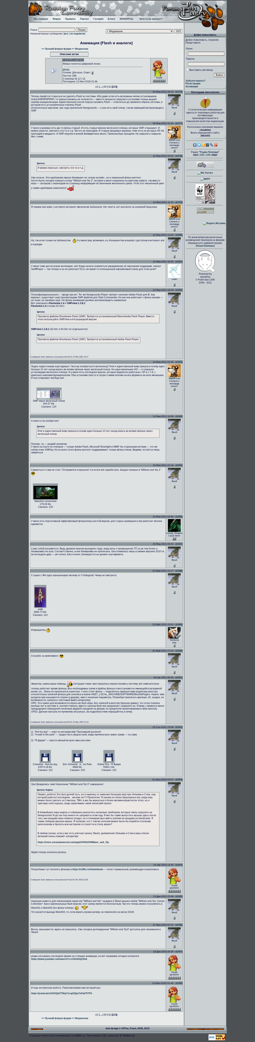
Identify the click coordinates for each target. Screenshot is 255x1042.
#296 (179, 925)
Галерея (98, 19)
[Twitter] (199, 145)
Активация (191, 86)
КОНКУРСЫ (126, 19)
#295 (179, 896)
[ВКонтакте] (195, 145)
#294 (179, 865)
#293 (179, 779)
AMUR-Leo (174, 140)
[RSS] (66, 69)
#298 (179, 983)
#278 (179, 156)
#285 (179, 465)
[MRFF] (205, 179)
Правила (70, 19)
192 (202, 154)
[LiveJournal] (212, 145)
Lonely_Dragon (174, 533)
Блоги (111, 19)
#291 (179, 677)
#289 (179, 624)
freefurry (174, 640)
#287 (179, 544)
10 (105, 86)
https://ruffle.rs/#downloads (87, 869)
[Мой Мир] (207, 145)
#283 (179, 362)
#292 (179, 727)
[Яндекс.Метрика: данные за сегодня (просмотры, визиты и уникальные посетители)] (214, 223)
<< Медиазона (80, 48)
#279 (179, 202)
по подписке (77, 33)
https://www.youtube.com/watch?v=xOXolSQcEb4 (59, 959)
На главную (41, 19)
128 (208, 154)
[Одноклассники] (203, 145)
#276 (179, 92)
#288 (179, 571)
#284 (179, 416)
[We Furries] (205, 172)
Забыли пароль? (195, 80)
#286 (179, 516)
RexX (174, 107)
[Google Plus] (216, 145)
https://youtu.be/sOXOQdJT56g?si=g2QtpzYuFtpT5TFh (61, 993)
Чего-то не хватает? (151, 19)
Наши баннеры (205, 245)
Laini (174, 279)
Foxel (159, 78)
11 (109, 86)
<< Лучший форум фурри (56, 48)
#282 (179, 290)
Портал (84, 19)
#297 (179, 951)
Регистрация (192, 83)
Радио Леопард (209, 152)
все (66, 33)
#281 (179, 261)
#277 (179, 123)
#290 (179, 650)
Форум (57, 19)
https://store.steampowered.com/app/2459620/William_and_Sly (73, 842)
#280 (179, 235)
